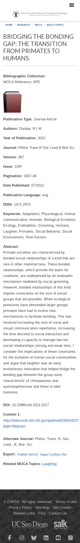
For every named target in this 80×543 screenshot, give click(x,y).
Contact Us (58, 513)
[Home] (40, 13)
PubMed (22, 454)
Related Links (24, 513)
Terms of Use (66, 502)
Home (8, 25)
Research (23, 25)
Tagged (43, 454)
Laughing (49, 464)
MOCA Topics (55, 25)
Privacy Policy (20, 508)
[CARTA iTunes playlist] (70, 537)
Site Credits (62, 508)
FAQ (41, 513)
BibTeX (33, 454)
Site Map (42, 508)
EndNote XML (58, 454)
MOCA (38, 25)
